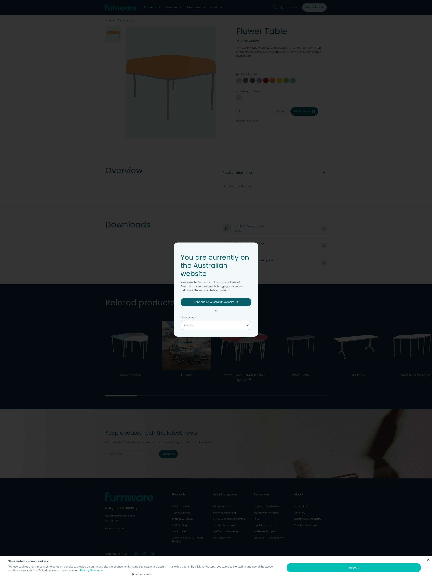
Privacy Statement (91, 570)
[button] (142, 574)
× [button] (428, 560)
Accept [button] (353, 567)
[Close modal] (251, 249)
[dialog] (216, 567)
